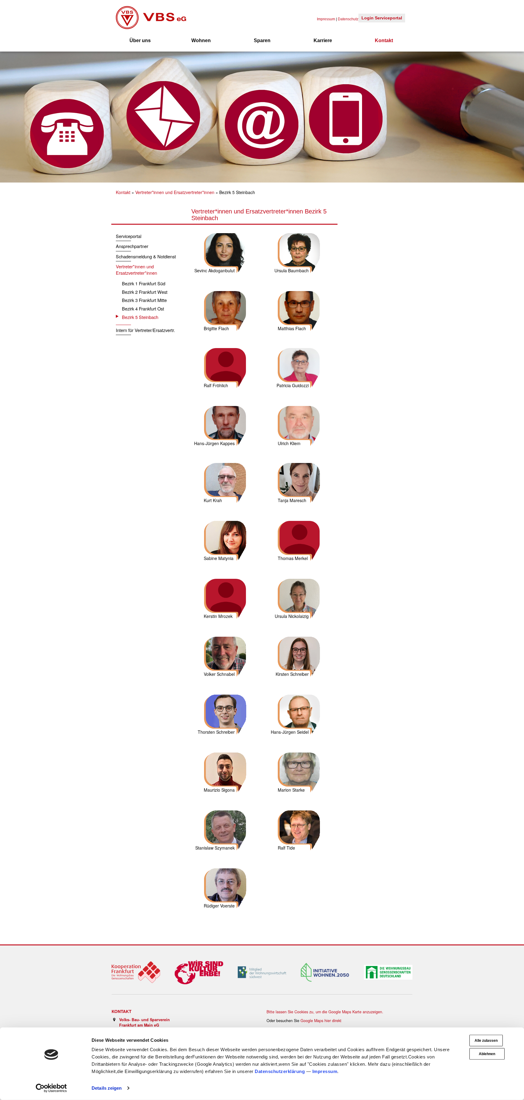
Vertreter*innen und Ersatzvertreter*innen (174, 192)
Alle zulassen (486, 1040)
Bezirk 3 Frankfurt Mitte (144, 300)
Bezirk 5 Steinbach (140, 317)
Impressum (325, 1071)
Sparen (262, 40)
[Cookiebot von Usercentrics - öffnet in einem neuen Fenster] (51, 1088)
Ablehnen (487, 1054)
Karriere (323, 40)
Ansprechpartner (132, 246)
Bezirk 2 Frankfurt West (144, 292)
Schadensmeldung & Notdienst (146, 256)
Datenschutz (348, 19)
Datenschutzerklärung (280, 1071)
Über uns (140, 40)
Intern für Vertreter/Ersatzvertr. (145, 330)
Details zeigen (107, 1088)
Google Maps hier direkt (321, 1020)
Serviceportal (128, 236)
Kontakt (384, 40)
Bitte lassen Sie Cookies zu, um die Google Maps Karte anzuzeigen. (325, 1011)
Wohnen (201, 40)
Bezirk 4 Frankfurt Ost (143, 308)
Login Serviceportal (381, 17)
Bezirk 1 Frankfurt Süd (143, 283)
